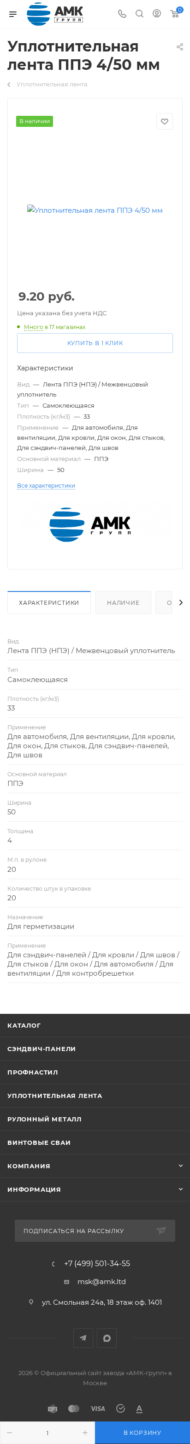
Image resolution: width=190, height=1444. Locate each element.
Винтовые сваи (39, 1142)
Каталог (24, 1025)
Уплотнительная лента (54, 1095)
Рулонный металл (44, 1119)
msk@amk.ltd (101, 1281)
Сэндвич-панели (41, 1048)
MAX (107, 1338)
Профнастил (32, 1072)
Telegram (83, 1338)
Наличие (123, 602)
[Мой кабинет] (157, 14)
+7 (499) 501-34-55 (97, 1264)
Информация (34, 1189)
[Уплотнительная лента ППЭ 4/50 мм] (95, 210)
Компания (28, 1166)
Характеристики (49, 602)
